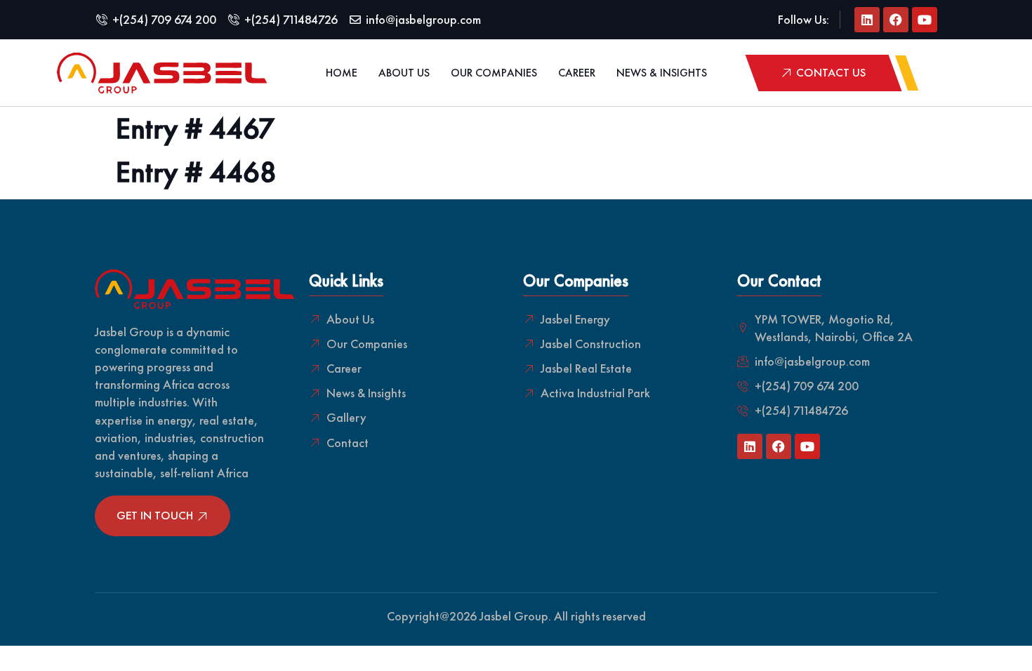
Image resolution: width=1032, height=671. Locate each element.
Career (576, 72)
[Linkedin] (867, 19)
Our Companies (494, 72)
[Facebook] (895, 19)
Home (341, 72)
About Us (404, 72)
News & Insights (661, 72)
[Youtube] (924, 19)
